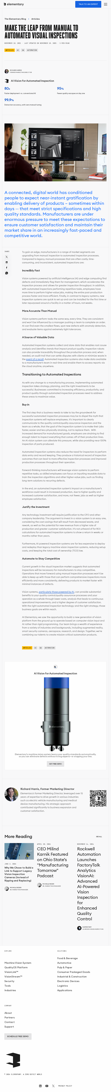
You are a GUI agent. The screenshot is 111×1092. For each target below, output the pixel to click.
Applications (64, 990)
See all (99, 836)
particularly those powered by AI (56, 592)
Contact (9, 1022)
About (8, 1013)
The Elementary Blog (15, 19)
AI (18, 50)
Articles (35, 19)
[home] (14, 4)
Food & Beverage (67, 958)
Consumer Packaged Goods (73, 972)
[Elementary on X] (53, 1086)
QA (23, 50)
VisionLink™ (11, 972)
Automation (32, 50)
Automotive (64, 963)
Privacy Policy (65, 1086)
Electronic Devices (68, 981)
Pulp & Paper (64, 967)
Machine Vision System (17, 963)
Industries (10, 990)
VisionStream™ (13, 976)
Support (9, 1026)
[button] (105, 4)
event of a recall (35, 359)
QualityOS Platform (16, 967)
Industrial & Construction (72, 976)
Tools (7, 986)
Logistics (62, 986)
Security (9, 981)
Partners (9, 1017)
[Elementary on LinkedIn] (40, 1086)
